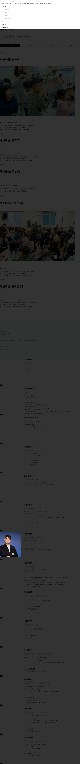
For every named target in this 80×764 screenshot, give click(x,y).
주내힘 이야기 (5, 27)
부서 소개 (4, 24)
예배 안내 (7, 12)
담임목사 (6, 15)
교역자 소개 (7, 18)
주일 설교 (4, 21)
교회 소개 (4, 6)
